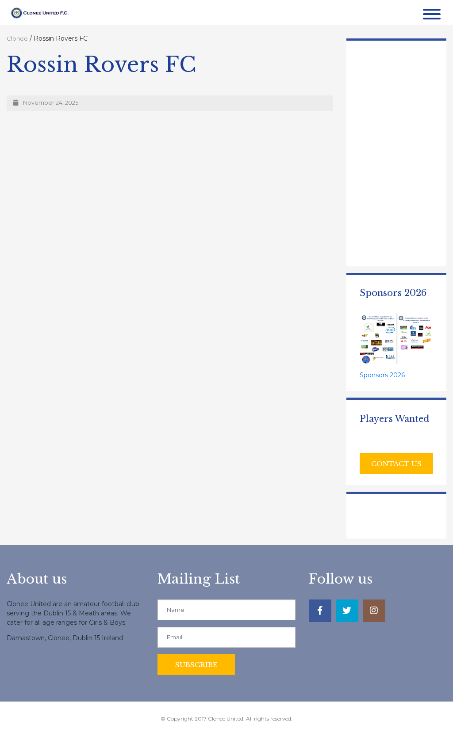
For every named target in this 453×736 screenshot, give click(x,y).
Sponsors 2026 (382, 375)
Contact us (396, 463)
